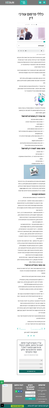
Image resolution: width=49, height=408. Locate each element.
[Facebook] (21, 391)
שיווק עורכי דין (42, 401)
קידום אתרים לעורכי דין (41, 390)
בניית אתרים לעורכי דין (42, 399)
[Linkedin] (19, 391)
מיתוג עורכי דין (42, 394)
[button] (18, 45)
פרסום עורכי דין (41, 396)
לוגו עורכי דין (42, 388)
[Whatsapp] (16, 391)
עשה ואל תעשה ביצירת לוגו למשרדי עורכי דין (35, 324)
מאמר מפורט (22, 188)
